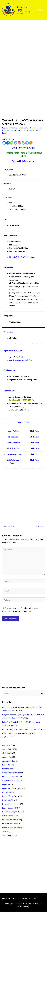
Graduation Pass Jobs (10, 780)
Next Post (40, 526)
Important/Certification (12, 788)
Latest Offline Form (10, 796)
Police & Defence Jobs (19, 130)
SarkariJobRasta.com (23, 161)
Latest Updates (8, 808)
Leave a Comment (9, 128)
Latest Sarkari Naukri (27, 128)
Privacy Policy (23, 906)
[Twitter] (15, 143)
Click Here (34, 448)
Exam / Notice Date (10, 776)
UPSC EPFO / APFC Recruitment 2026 (18, 729)
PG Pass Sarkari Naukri (11, 820)
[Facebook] (4, 143)
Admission (6, 745)
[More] (31, 143)
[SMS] (23, 143)
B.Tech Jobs (6, 765)
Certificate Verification (11, 773)
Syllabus (5, 831)
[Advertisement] (23, 46)
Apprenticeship (8, 761)
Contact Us (19, 903)
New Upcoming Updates (12, 812)
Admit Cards (7, 749)
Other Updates (8, 816)
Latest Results (7, 800)
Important (6, 784)
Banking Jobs (7, 769)
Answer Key (7, 757)
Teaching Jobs (8, 835)
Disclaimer (37, 903)
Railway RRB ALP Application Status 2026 (18, 733)
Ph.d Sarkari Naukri (10, 823)
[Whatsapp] (11, 143)
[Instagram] (19, 143)
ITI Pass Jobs (7, 792)
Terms (28, 903)
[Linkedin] (8, 143)
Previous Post (8, 526)
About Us (9, 903)
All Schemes (7, 753)
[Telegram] (27, 143)
